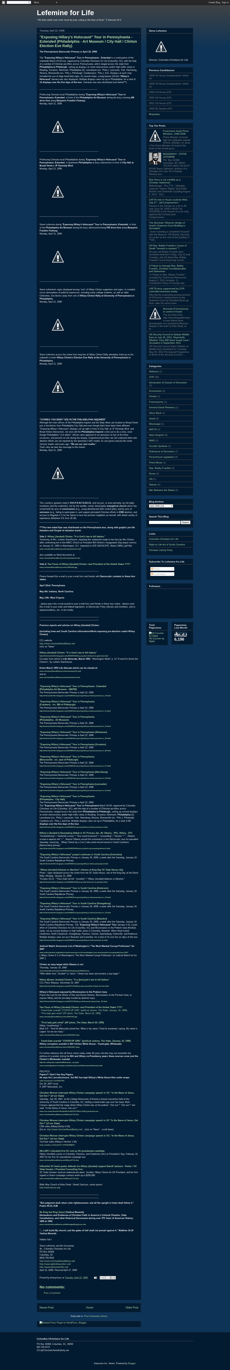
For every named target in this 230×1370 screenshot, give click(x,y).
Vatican (153, 484)
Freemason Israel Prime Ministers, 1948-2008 (176, 132)
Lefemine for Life (65, 13)
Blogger (131, 1363)
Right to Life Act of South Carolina (167, 544)
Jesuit (152, 418)
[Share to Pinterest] (114, 1277)
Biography (154, 114)
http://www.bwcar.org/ (50, 1187)
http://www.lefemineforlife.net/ (54, 1267)
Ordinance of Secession (161, 451)
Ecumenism (155, 391)
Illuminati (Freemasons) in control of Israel (175, 310)
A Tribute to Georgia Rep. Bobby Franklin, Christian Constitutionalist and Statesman (167, 268)
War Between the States (162, 490)
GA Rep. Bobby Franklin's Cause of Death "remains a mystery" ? (168, 247)
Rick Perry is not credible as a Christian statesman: (165, 181)
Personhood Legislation (161, 457)
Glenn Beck (155, 413)
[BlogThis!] (104, 1277)
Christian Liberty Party (161, 550)
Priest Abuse (155, 462)
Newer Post (47, 1307)
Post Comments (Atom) (95, 1316)
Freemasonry (156, 401)
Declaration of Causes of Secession (168, 382)
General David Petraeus (162, 407)
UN (150, 479)
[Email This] (101, 1277)
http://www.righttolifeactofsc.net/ (55, 1264)
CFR (151, 377)
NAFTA (153, 429)
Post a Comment (52, 1293)
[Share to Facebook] (111, 1277)
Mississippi (154, 423)
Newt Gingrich (156, 435)
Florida (152, 396)
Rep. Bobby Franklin (160, 468)
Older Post (132, 1307)
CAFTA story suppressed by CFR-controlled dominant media (167, 290)
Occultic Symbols (158, 446)
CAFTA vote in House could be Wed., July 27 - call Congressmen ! (168, 201)
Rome (152, 473)
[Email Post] (95, 1277)
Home (89, 1307)
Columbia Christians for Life (163, 539)
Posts (156, 569)
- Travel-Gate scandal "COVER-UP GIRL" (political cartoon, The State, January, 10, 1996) (83, 1010)
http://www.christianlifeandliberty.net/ (57, 643)
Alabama (153, 371)
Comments (159, 574)
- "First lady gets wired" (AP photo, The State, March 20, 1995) (70, 1013)
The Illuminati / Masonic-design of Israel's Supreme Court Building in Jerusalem (167, 225)
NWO (152, 440)
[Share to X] (107, 1277)
